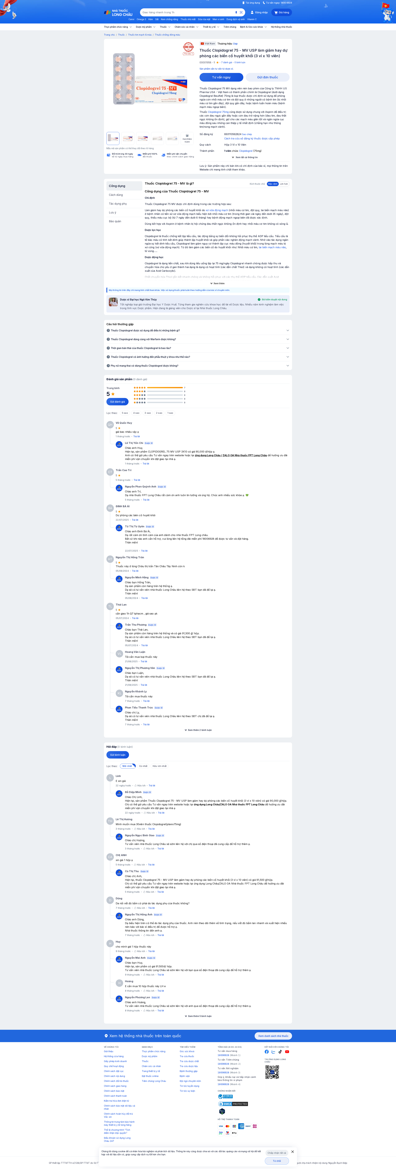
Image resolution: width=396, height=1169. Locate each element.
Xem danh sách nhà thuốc (273, 1035)
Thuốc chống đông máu (167, 34)
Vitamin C (252, 19)
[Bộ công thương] (225, 1096)
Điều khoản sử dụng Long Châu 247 (117, 1139)
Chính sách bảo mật (114, 1091)
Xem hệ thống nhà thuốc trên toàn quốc (145, 1036)
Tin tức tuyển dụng (189, 1086)
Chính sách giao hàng (115, 1086)
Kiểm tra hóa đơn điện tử (116, 1100)
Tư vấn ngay (221, 77)
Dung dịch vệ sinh (236, 19)
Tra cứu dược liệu (189, 1066)
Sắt (157, 19)
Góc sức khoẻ (187, 1051)
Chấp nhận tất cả (277, 1153)
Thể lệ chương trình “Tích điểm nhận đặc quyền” (117, 1131)
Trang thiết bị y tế (151, 1071)
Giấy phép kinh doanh (115, 1061)
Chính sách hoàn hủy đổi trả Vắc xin (118, 1115)
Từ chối (277, 1161)
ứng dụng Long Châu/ (207, 804)
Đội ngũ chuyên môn (190, 1081)
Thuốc (121, 34)
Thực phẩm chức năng (153, 1051)
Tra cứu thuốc (187, 1056)
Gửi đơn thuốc (267, 77)
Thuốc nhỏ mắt (188, 19)
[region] (150, 85)
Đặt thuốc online (150, 1076)
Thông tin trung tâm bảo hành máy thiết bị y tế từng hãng (119, 1123)
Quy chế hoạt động (114, 1066)
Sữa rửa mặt (204, 19)
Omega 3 (141, 19)
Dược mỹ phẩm (149, 1056)
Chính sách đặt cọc (114, 1071)
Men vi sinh (218, 19)
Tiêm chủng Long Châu (154, 1081)
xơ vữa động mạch (217, 210)
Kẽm (150, 19)
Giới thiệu (108, 1051)
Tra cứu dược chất (189, 1061)
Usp (235, 43)
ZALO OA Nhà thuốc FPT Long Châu (245, 455)
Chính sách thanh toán (115, 1096)
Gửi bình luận (117, 754)
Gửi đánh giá (117, 401)
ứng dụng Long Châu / (208, 455)
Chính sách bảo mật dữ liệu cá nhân (119, 1107)
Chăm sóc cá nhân (151, 1066)
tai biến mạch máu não (272, 247)
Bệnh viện (185, 1076)
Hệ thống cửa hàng (114, 1056)
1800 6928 (286, 2)
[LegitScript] (233, 1111)
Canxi (131, 19)
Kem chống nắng (169, 19)
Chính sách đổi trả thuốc (116, 1081)
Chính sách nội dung (114, 1076)
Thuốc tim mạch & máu (140, 34)
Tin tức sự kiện (187, 1091)
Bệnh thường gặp (189, 1071)
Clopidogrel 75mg (218, 111)
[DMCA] (233, 1104)
